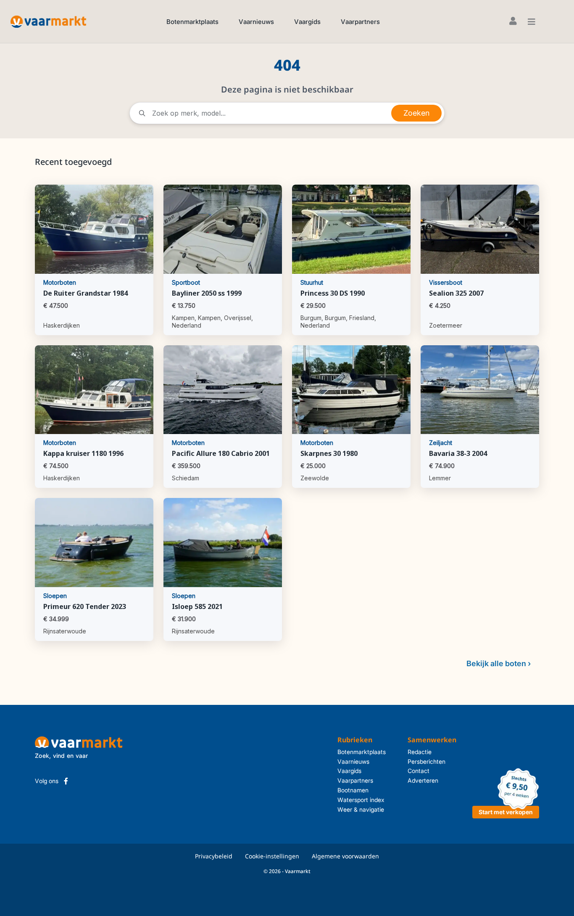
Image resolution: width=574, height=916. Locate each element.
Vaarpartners (360, 22)
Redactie (420, 751)
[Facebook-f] (66, 781)
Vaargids (307, 22)
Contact (418, 770)
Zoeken (416, 113)
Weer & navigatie (360, 809)
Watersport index (360, 799)
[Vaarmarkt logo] (48, 21)
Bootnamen (353, 790)
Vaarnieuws (256, 22)
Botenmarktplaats (192, 22)
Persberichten (426, 761)
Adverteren (423, 780)
